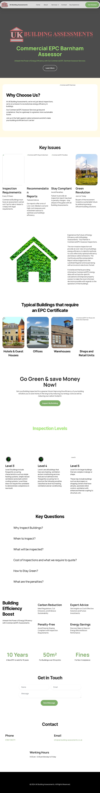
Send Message (49, 703)
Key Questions (74, 5)
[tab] (50, 528)
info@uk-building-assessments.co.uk (68, 740)
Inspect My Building (50, 403)
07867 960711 (10, 740)
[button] (50, 528)
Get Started (92, 5)
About (46, 5)
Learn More (50, 68)
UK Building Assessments (19, 5)
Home (38, 5)
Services (54, 5)
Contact (64, 5)
